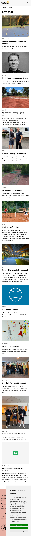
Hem (4, 7)
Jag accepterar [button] (18, 525)
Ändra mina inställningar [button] (19, 531)
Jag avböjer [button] (18, 528)
